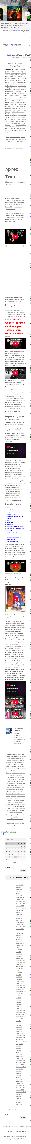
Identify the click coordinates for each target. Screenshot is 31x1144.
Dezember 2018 (20, 1060)
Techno (15, 357)
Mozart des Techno (19, 106)
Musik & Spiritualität (20, 25)
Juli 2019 (18, 1046)
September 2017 (21, 1092)
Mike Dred (18, 574)
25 (9, 857)
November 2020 (20, 1012)
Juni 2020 (19, 1023)
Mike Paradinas (13, 794)
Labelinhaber (18, 207)
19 (12, 854)
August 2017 (19, 1094)
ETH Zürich (13, 82)
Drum (18, 414)
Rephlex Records (16, 114)
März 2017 (19, 1104)
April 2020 (19, 1027)
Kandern (22, 93)
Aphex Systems (16, 73)
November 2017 (20, 1088)
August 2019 (19, 1044)
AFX (18, 71)
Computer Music (24, 23)
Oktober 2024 (20, 929)
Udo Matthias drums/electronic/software (16, 817)
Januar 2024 (19, 945)
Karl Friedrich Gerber (12, 95)
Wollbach (21, 130)
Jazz (21, 91)
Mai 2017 (18, 1100)
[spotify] (11, 1131)
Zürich (7, 132)
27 (15, 857)
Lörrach (21, 101)
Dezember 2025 (20, 902)
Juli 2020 (18, 1021)
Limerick (16, 200)
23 (24, 854)
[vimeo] (17, 1131)
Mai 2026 (18, 891)
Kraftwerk (20, 99)
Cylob (11, 636)
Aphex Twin (16, 758)
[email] (23, 1131)
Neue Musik (21, 108)
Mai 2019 (18, 1050)
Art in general (13, 75)
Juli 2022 (18, 971)
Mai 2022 (18, 975)
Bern (11, 76)
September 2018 (21, 1067)
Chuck (18, 78)
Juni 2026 (19, 889)
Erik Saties (20, 366)
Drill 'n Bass (20, 764)
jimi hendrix (21, 779)
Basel (19, 75)
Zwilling (11, 483)
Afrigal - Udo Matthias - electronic (15, 10)
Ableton (22, 69)
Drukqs (12, 80)
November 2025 (20, 904)
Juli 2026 (18, 887)
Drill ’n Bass (19, 435)
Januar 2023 (19, 958)
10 (6, 851)
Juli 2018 (18, 1071)
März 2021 (19, 1004)
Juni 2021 (18, 998)
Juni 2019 (18, 1048)
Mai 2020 (18, 1025)
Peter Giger (8, 110)
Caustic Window (10, 78)
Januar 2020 (19, 1033)
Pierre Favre (16, 110)
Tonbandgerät (16, 123)
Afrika (12, 71)
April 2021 (18, 1002)
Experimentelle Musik (15, 769)
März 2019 (19, 1054)
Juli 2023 (18, 948)
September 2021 (21, 992)
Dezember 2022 (20, 960)
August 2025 (19, 910)
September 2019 (21, 1042)
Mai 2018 (18, 1075)
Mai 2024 (18, 937)
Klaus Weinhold (20, 783)
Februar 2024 (20, 943)
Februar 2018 (19, 1081)
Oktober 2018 (20, 1065)
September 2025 (21, 908)
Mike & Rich (18, 104)
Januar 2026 (19, 900)
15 (21, 851)
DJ (11, 207)
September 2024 (21, 931)
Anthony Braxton (16, 756)
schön (20, 402)
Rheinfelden (13, 115)
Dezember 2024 (21, 927)
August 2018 (19, 1069)
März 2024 (19, 941)
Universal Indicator (10, 128)
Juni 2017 (18, 1098)
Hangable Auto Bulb (13, 88)
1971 (11, 200)
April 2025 (19, 918)
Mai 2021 (18, 1000)
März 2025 (19, 920)
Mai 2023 (18, 952)
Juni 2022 (19, 973)
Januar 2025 (19, 925)
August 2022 (19, 969)
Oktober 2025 (20, 906)
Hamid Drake (22, 86)
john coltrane (15, 93)
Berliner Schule (19, 760)
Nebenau (14, 108)
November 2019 (20, 1037)
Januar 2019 (19, 1058)
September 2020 (21, 1017)
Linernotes (18, 470)
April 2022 (19, 977)
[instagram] (20, 1131)
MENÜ (27, 14)
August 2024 (20, 933)
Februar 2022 (20, 981)
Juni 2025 (19, 914)
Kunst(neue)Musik (10, 101)
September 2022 (21, 966)
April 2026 (19, 893)
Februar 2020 (20, 1031)
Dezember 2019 (20, 1035)
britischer (19, 205)
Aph (9, 169)
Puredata (8, 114)
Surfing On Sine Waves (15, 812)
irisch (14, 205)
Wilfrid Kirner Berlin (11, 130)
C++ (24, 76)
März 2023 (19, 956)
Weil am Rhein (21, 128)
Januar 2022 (19, 983)
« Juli (15, 862)
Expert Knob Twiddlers (17, 84)
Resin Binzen (14, 804)
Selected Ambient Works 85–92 (14, 650)
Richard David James (13, 806)
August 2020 (19, 1019)
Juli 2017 (18, 1096)
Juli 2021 (18, 996)
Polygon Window (11, 800)
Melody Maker (9, 104)
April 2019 (18, 1052)
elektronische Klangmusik (7, 25)
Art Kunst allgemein (15, 23)
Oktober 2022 (20, 964)
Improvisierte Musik (18, 89)
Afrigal (7, 23)
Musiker (7, 207)
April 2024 (19, 939)
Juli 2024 (18, 935)
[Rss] (26, 1131)
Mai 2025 (18, 916)
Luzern (7, 102)
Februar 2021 (19, 1006)
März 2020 (19, 1029)
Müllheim (8, 108)
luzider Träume (14, 102)
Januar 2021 (19, 1008)
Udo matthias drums (6, 27)
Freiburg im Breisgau (11, 86)
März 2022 (19, 979)
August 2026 (19, 885)
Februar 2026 (20, 897)
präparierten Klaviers (18, 112)
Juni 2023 (19, 950)
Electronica (19, 80)
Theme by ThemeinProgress (18, 1137)
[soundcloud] (8, 1131)
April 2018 (18, 1077)
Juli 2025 (18, 912)
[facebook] (5, 1131)
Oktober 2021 (20, 989)
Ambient (17, 429)
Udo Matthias (18, 815)
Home (2, 23)
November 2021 (20, 987)
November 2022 (20, 962)
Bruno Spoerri (18, 76)
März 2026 (19, 895)
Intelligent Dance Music (12, 91)
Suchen (7, 867)
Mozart (8, 357)
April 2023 (19, 954)
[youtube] (14, 1131)
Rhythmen (8, 411)
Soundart (12, 121)
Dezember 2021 (20, 985)
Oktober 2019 (20, 1040)
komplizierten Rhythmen (15, 785)
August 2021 (19, 994)
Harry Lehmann (18, 775)
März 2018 (19, 1079)
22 (21, 854)
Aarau (17, 69)
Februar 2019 (19, 1056)
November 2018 (20, 1063)
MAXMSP (22, 102)
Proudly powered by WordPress (15, 1139)
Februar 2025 (20, 922)
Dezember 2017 (20, 1086)
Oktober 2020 (20, 1014)
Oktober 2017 (20, 1090)
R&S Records (12, 654)
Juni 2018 (18, 1073)
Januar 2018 (19, 1084)
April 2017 (18, 1102)
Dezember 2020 (20, 1010)
